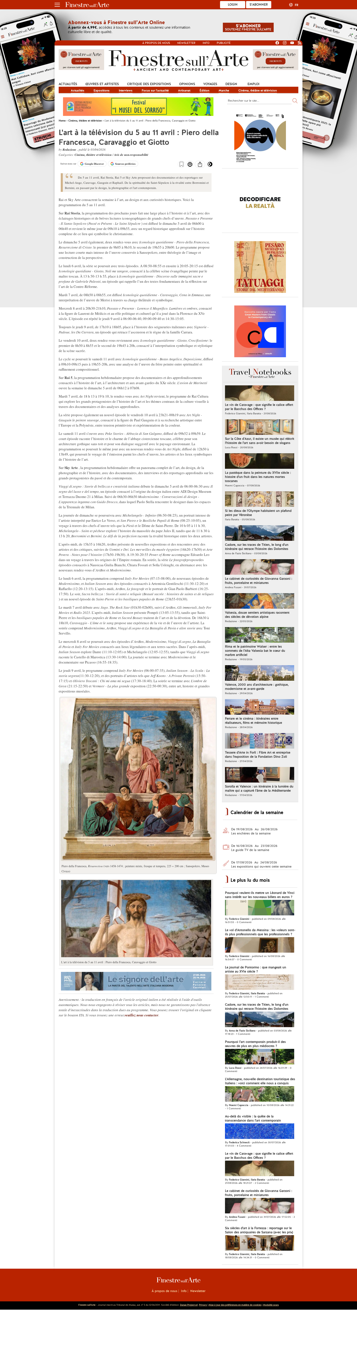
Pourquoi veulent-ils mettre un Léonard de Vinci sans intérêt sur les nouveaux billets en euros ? (259, 895)
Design (231, 84)
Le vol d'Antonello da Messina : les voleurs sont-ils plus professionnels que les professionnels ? (260, 932)
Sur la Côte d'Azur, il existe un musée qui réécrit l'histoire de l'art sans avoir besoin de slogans (259, 441)
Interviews (125, 90)
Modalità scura (271, 1304)
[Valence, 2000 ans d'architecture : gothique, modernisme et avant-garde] (259, 673)
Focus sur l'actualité (155, 90)
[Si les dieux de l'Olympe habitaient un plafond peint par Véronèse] (259, 499)
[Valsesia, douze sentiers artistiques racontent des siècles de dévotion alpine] (259, 601)
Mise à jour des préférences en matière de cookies (234, 1304)
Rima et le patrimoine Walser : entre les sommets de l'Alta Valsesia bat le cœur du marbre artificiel (255, 650)
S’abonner (259, 4)
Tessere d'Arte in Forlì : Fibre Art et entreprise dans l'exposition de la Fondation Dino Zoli (257, 754)
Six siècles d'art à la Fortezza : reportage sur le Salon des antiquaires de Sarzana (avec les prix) (259, 1230)
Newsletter (186, 43)
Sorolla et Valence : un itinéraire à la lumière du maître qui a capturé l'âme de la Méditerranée (259, 788)
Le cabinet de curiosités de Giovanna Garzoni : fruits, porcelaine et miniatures (258, 581)
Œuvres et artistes (102, 84)
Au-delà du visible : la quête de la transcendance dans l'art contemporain (253, 1118)
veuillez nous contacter (141, 1015)
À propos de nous (164, 1291)
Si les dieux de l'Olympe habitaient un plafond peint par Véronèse (258, 513)
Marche (224, 90)
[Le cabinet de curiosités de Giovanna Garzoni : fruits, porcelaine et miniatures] (259, 567)
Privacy (203, 1304)
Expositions (101, 90)
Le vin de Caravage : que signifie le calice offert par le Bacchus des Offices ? (259, 407)
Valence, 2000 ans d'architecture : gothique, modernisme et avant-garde (257, 687)
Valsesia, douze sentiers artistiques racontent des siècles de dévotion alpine (257, 615)
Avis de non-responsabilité (131, 155)
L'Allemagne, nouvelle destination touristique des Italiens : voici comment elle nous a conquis (260, 1081)
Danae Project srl (189, 1304)
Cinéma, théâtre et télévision (257, 90)
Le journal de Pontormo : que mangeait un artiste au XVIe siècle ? (255, 969)
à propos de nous (156, 43)
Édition (204, 90)
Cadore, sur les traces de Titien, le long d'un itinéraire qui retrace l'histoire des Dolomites (256, 547)
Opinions (187, 84)
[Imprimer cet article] (190, 165)
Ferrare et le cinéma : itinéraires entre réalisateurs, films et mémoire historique (253, 720)
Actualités (68, 84)
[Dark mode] (210, 165)
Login (233, 4)
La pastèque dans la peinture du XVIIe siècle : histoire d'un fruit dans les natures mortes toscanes (258, 477)
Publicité (224, 43)
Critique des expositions (149, 84)
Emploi (253, 84)
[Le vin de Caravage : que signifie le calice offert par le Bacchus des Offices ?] (259, 393)
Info (206, 43)
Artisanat (184, 90)
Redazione (70, 149)
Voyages (210, 84)
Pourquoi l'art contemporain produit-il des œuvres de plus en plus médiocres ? (255, 1044)
